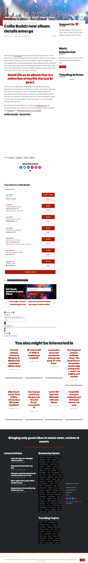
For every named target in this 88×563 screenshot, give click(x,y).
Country (55, 466)
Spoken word (43, 507)
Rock (54, 498)
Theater (53, 509)
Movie (56, 487)
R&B (40, 498)
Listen (35, 17)
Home (5, 23)
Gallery (27, 17)
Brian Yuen (17, 36)
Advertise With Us (71, 487)
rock (56, 538)
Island (51, 483)
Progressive (58, 494)
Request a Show (30, 272)
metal (54, 533)
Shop (52, 17)
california (42, 527)
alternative (52, 522)
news (49, 536)
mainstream (47, 533)
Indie (59, 479)
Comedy (49, 466)
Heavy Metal (58, 477)
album (10, 280)
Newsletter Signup (73, 483)
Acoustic (42, 457)
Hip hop (41, 479)
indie (40, 533)
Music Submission (71, 490)
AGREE (82, 560)
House (54, 479)
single (25, 280)
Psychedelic (42, 496)
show (48, 540)
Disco (54, 468)
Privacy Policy (69, 503)
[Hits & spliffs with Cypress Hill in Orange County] (7, 482)
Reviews (16, 17)
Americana (42, 459)
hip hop (55, 531)
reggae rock (43, 538)
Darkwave (47, 468)
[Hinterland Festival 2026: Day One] (7, 467)
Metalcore (42, 487)
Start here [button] (62, 67)
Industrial (50, 481)
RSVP (48, 199)
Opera (48, 492)
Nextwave (56, 490)
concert (49, 527)
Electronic (42, 472)
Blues (48, 462)
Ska (48, 503)
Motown (50, 487)
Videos (44, 17)
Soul (48, 505)
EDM (59, 470)
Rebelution (10, 110)
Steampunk (52, 507)
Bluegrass (42, 462)
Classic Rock (53, 464)
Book (53, 462)
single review (49, 542)
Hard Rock (42, 477)
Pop (60, 492)
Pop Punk (42, 494)
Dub (48, 470)
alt (46, 522)
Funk (49, 475)
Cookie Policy (42, 561)
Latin (40, 485)
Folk (44, 475)
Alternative (57, 457)
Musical (41, 490)
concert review (44, 529)
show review (56, 540)
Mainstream (47, 485)
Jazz (56, 483)
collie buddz (17, 280)
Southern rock (56, 505)
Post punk (50, 494)
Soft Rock (42, 505)
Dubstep (54, 470)
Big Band (54, 459)
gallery (49, 531)
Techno (47, 509)
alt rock (53, 524)
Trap (58, 509)
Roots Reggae (52, 500)
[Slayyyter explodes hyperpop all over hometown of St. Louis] (7, 475)
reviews (51, 538)
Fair (40, 475)
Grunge (60, 475)
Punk (58, 496)
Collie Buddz (18, 55)
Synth (41, 509)
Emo (49, 472)
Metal (54, 485)
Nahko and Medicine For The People (29, 110)
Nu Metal (42, 492)
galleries (42, 531)
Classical (42, 466)
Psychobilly (51, 496)
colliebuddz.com (41, 105)
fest (51, 529)
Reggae (54, 36)
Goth (54, 475)
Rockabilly (42, 500)
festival (57, 529)
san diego (42, 540)
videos (57, 542)
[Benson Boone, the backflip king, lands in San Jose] (7, 490)
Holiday (48, 479)
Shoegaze (42, 503)
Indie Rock (42, 481)
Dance (41, 468)
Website (32, 157)
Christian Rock (43, 464)
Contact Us (69, 492)
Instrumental (43, 483)
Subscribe (32, 294)
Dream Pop (42, 470)
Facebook (11, 157)
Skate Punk (54, 503)
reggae (55, 536)
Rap (44, 498)
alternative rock (44, 524)
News (8, 17)
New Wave (48, 490)
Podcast (54, 492)
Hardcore (50, 477)
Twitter (26, 157)
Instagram (19, 157)
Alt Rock (49, 457)
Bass (48, 459)
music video (42, 536)
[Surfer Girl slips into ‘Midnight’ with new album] (7, 460)
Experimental (56, 472)
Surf (58, 507)
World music (43, 511)
